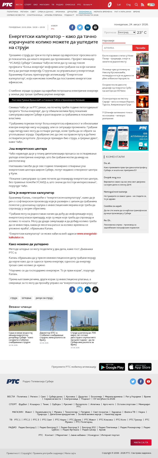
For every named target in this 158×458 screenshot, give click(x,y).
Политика (12, 11)
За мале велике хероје (89, 414)
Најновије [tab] (108, 40)
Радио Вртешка (71, 429)
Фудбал (23, 404)
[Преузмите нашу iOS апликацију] (140, 367)
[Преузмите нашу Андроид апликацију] (112, 367)
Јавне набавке (78, 435)
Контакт (49, 435)
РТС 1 (17, 419)
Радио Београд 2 (49, 427)
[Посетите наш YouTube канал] (148, 381)
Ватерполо (81, 404)
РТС (79, 4)
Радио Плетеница (108, 427)
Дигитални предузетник (62, 414)
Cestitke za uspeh (113, 206)
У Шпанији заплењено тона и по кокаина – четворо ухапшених (117, 115)
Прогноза (110, 32)
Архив (102, 429)
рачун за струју (44, 298)
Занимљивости (43, 412)
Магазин (44, 4)
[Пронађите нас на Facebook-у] (141, 381)
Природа (42, 414)
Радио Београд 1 (28, 427)
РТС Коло (121, 419)
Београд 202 (89, 427)
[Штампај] (95, 27)
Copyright (26, 453)
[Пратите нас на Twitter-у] (133, 381)
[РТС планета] (110, 4)
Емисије (70, 4)
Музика (58, 412)
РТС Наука (60, 419)
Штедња (26, 298)
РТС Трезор (135, 419)
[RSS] (142, 4)
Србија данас (45, 11)
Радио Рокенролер (130, 427)
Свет (33, 11)
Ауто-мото (108, 404)
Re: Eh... (108, 220)
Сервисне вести (16, 15)
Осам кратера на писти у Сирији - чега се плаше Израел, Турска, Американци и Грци (118, 101)
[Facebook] (72, 27)
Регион (24, 11)
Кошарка (35, 404)
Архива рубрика (53, 15)
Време (136, 11)
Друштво (72, 11)
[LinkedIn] (88, 27)
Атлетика (95, 404)
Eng (128, 4)
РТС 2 (27, 419)
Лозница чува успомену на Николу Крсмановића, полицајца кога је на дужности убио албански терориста (118, 74)
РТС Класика (106, 419)
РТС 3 (36, 419)
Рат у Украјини (122, 11)
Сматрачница (34, 15)
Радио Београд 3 (70, 427)
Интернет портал (110, 435)
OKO (35, 4)
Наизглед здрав (112, 414)
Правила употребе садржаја (48, 453)
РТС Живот (90, 419)
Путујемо (85, 412)
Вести (19, 4)
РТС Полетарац (84, 422)
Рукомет (68, 404)
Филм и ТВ (129, 412)
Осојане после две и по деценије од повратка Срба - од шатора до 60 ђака (117, 87)
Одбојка (56, 404)
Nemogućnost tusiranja (115, 191)
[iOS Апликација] (125, 138)
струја (13, 298)
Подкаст (69, 15)
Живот (28, 412)
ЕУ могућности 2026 (87, 15)
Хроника (60, 11)
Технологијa (71, 412)
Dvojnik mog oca (112, 177)
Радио (59, 4)
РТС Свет (47, 419)
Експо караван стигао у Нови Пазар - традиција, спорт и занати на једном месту (117, 58)
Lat (119, 4)
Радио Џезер (89, 429)
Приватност (12, 453)
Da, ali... (107, 163)
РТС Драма (75, 419)
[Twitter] (80, 27)
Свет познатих (100, 412)
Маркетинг (62, 435)
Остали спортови (126, 404)
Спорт (28, 4)
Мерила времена (103, 11)
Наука (141, 412)
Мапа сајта (141, 442)
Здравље (116, 412)
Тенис (46, 404)
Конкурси (93, 435)
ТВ (53, 4)
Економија (85, 11)
